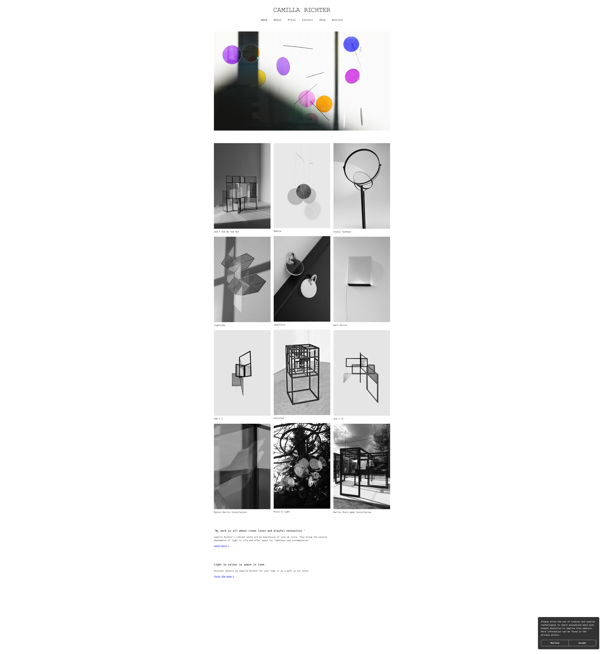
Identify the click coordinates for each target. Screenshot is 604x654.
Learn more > (221, 546)
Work (264, 20)
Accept (582, 643)
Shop (322, 20)
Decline (555, 643)
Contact (307, 20)
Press (292, 20)
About (278, 20)
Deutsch (337, 20)
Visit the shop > (224, 576)
